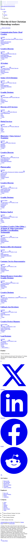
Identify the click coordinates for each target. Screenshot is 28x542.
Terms (4, 510)
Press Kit (5, 507)
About (4, 502)
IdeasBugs (5, 540)
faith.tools (12, 522)
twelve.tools (12, 523)
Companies (5, 6)
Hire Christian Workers (9, 517)
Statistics (5, 505)
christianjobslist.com (5, 522)
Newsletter (5, 486)
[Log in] (1, 8)
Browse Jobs (6, 481)
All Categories (6, 482)
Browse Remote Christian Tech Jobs (12, 513)
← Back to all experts (5, 27)
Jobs (2, 6)
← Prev (2, 347)
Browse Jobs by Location (9, 515)
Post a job (3, 9)
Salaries (13, 6)
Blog (4, 503)
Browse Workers (7, 494)
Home (4, 11)
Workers (9, 6)
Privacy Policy (6, 509)
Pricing (5, 495)
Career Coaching (7, 487)
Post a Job (5, 493)
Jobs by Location (7, 484)
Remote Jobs (6, 483)
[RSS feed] (1, 475)
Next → (7, 347)
